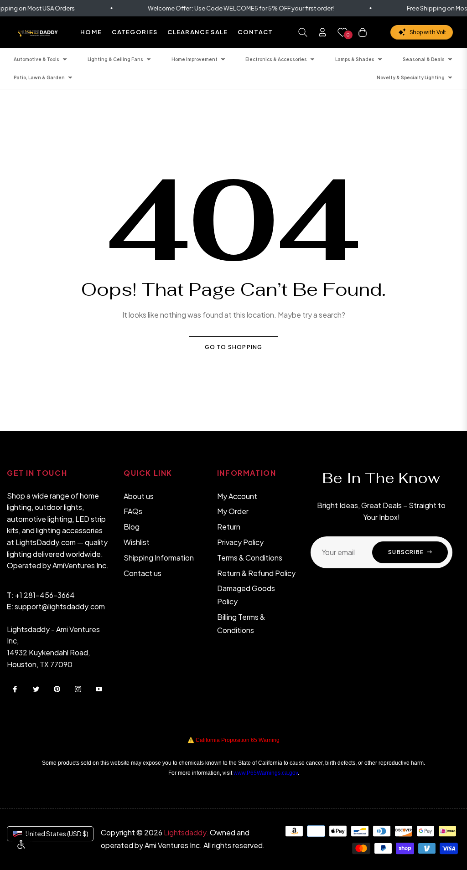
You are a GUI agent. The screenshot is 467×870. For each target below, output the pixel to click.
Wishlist (137, 542)
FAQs (133, 511)
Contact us (142, 573)
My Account (237, 496)
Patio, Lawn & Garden (39, 77)
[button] (303, 32)
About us (139, 496)
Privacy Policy (240, 542)
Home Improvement (194, 59)
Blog (132, 526)
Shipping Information (159, 557)
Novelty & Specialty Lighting (411, 77)
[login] (322, 32)
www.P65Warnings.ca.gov (266, 773)
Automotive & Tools (36, 59)
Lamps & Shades (354, 59)
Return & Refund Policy (256, 573)
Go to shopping (234, 347)
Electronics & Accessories (276, 59)
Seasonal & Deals (424, 59)
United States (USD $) (57, 833)
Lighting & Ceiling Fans (115, 59)
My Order (233, 511)
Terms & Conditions (249, 557)
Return (228, 526)
